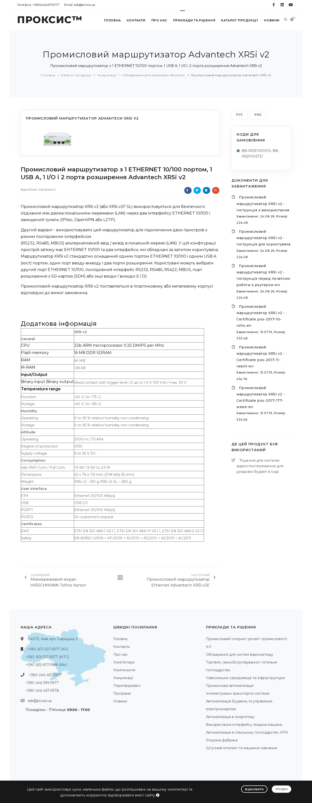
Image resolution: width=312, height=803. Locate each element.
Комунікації (107, 75)
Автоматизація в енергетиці (230, 717)
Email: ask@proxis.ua (79, 5)
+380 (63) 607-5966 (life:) (46, 665)
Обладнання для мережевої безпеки (154, 75)
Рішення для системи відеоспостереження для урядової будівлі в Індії (259, 466)
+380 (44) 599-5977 (42, 683)
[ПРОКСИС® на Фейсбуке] (273, 5)
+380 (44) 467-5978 (42, 690)
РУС (239, 114)
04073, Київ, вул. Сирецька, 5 (53, 639)
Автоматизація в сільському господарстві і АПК (247, 732)
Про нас (159, 20)
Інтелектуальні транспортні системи (237, 693)
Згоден (281, 789)
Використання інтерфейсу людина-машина (244, 724)
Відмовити (254, 789)
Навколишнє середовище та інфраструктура (245, 678)
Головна (112, 20)
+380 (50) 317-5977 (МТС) (47, 657)
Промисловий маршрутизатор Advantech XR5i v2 (231, 75)
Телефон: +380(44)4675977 (38, 5)
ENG (258, 114)
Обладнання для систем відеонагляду (239, 654)
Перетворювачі (126, 685)
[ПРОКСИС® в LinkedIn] (282, 5)
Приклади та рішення (194, 20)
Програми (122, 693)
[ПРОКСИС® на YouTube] (290, 5)
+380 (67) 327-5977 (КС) (47, 649)
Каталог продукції (239, 20)
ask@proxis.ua (40, 701)
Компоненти (124, 670)
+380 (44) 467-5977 (45, 675)
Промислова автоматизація (230, 685)
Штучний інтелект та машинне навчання (241, 748)
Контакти (136, 20)
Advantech (47, 189)
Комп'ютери (124, 662)
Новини (272, 20)
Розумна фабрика (221, 740)
